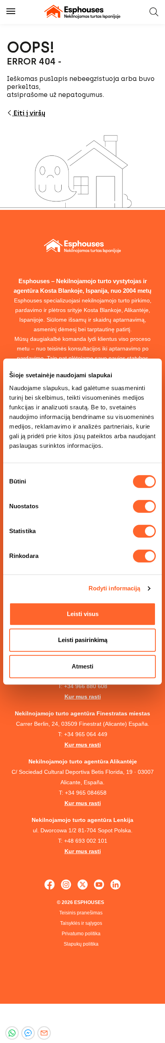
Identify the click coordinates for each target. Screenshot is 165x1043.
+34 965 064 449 (85, 734)
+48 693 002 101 (85, 841)
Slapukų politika (81, 944)
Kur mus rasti (82, 696)
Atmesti (82, 666)
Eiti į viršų (28, 113)
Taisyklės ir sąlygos (81, 923)
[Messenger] (28, 1033)
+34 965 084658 (86, 792)
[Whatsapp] (12, 1033)
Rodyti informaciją (115, 588)
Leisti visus (83, 613)
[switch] (144, 506)
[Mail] (44, 1033)
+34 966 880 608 (85, 686)
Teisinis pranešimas (81, 913)
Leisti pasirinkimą (82, 639)
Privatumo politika (81, 933)
